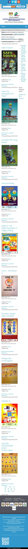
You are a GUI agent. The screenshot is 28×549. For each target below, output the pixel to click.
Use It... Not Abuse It (9, 271)
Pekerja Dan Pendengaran (7, 359)
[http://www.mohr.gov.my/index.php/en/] (16, 504)
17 (14, 488)
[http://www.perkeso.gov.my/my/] (25, 504)
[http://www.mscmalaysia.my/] (12, 504)
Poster (9, 79)
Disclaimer (15, 499)
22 (5, 491)
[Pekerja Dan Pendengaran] (10, 373)
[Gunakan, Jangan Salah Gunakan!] (10, 329)
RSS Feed (21, 98)
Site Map (22, 499)
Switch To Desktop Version (14, 548)
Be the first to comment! (8, 84)
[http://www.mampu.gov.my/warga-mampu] (14, 508)
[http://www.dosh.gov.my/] (20, 504)
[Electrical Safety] (10, 197)
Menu (3, 26)
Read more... (4, 86)
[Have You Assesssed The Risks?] (10, 110)
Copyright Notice (7, 499)
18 (5, 490)
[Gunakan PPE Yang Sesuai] (10, 155)
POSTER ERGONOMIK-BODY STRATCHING (7, 447)
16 (11, 488)
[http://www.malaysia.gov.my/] (3, 504)
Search (13, 6)
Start (6, 486)
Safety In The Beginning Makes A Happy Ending (9, 228)
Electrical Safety (8, 183)
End (13, 491)
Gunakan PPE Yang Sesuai (9, 141)
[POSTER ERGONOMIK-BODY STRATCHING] (10, 463)
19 (8, 490)
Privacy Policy (8, 498)
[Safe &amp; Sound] (10, 62)
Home (3, 34)
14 (5, 488)
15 (8, 488)
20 (11, 490)
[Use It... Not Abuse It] (10, 285)
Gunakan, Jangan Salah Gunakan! (8, 314)
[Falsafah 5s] (10, 414)
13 (13, 486)
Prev (10, 486)
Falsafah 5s (6, 401)
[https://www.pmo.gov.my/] (7, 504)
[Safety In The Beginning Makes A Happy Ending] (10, 243)
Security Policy (17, 498)
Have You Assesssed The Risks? (8, 93)
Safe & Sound (7, 47)
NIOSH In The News (19, 34)
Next (9, 491)
